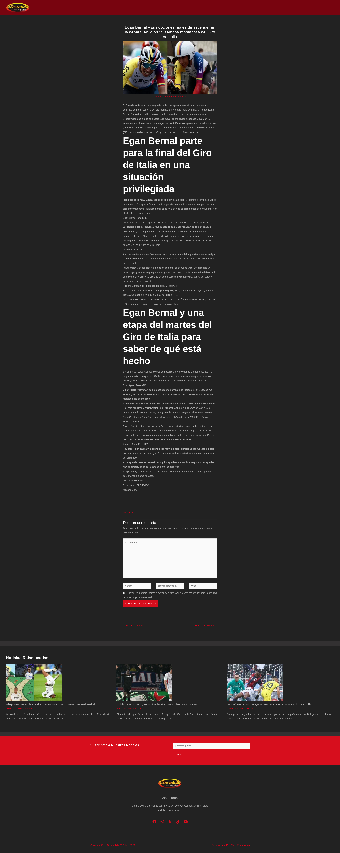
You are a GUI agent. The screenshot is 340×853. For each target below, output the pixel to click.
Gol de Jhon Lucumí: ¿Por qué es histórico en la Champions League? (157, 704)
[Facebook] (154, 822)
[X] (170, 822)
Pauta (310, 7)
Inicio (266, 7)
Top (289, 7)
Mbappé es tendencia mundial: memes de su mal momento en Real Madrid (50, 704)
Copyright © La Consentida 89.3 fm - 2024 (112, 845)
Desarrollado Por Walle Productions (231, 845)
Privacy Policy (325, 7)
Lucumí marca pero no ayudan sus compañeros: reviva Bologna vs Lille (269, 704)
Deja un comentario (164, 96)
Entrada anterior (133, 625)
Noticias (277, 7)
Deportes (181, 96)
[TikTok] (178, 822)
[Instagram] (162, 822)
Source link (129, 512)
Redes (298, 7)
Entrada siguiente (206, 625)
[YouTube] (186, 822)
